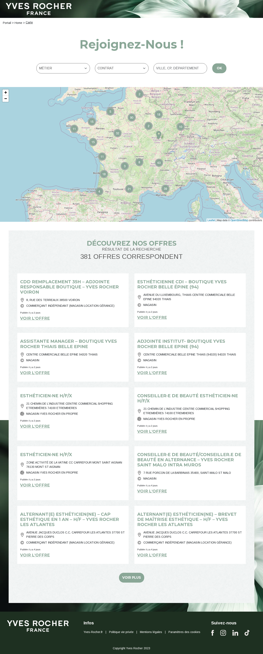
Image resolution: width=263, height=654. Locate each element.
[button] (102, 156)
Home (18, 22)
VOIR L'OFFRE (35, 318)
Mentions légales (151, 632)
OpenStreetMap (239, 220)
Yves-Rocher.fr (93, 632)
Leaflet (211, 220)
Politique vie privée (121, 632)
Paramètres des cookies (184, 632)
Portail (7, 22)
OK (219, 68)
